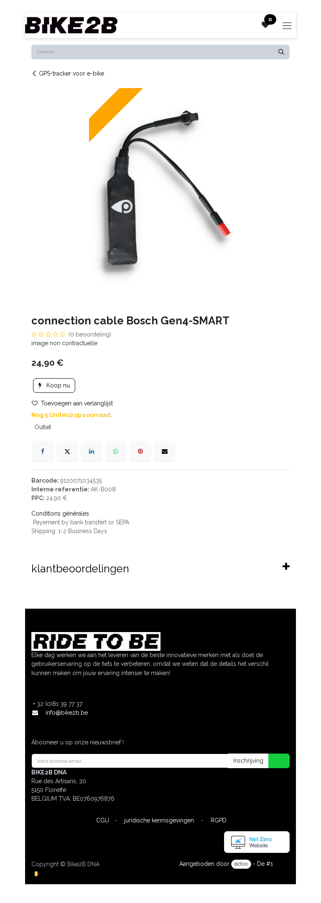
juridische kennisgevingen (159, 820)
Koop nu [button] (57, 385)
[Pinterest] (140, 451)
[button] (273, 761)
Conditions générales (60, 513)
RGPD (219, 820)
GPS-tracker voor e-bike (71, 73)
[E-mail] (165, 451)
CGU (102, 820)
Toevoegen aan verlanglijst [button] (77, 403)
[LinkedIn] (92, 451)
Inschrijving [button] (248, 760)
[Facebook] (43, 451)
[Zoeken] (281, 52)
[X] (67, 451)
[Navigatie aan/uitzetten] (287, 25)
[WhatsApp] (116, 451)
